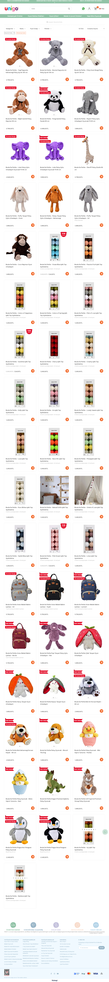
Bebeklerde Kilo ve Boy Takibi (31, 963)
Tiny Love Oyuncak (46, 946)
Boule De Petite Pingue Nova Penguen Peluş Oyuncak (53, 848)
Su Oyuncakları (8, 964)
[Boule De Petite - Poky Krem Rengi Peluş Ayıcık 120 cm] (89, 53)
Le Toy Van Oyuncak (46, 953)
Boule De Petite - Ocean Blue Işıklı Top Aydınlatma (53, 265)
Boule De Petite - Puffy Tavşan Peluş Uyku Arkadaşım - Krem (18, 217)
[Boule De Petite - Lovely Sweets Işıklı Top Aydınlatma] (89, 393)
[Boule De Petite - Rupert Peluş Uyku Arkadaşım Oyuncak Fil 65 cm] (89, 101)
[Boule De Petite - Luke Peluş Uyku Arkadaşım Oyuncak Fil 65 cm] (54, 150)
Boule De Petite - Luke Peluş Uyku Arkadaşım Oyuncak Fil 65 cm (52, 168)
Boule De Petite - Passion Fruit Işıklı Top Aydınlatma (88, 265)
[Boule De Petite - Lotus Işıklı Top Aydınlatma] (89, 538)
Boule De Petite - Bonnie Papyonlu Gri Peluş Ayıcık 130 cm (53, 71)
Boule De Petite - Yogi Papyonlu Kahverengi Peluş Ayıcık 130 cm (17, 71)
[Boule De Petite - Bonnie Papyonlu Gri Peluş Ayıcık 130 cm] (54, 53)
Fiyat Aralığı (34, 29)
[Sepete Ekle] (32, 79)
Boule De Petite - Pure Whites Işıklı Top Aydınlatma (19, 508)
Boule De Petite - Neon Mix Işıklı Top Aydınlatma (52, 460)
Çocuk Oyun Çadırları (10, 957)
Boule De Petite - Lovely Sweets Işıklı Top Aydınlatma (89, 411)
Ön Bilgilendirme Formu (66, 957)
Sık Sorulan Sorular (65, 944)
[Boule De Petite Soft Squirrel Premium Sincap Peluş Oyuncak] (89, 781)
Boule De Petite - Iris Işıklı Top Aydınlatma (50, 411)
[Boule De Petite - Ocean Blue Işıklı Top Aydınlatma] (54, 247)
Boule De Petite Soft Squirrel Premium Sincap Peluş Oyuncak (88, 800)
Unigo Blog (26, 941)
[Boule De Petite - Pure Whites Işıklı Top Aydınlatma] (20, 490)
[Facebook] (51, 973)
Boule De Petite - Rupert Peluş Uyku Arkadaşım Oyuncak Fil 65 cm (87, 120)
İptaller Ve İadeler (64, 946)
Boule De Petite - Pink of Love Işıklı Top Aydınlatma (88, 314)
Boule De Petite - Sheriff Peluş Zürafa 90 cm (89, 168)
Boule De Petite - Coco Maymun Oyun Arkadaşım (19, 265)
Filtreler (47, 29)
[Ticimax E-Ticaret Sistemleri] (55, 981)
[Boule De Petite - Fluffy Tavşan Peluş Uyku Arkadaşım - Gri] (89, 198)
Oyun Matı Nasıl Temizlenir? (30, 966)
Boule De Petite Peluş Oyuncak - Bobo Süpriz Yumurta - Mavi (19, 800)
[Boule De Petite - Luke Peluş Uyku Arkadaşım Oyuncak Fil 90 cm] (20, 150)
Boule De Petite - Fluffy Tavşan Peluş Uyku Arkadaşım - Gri (87, 217)
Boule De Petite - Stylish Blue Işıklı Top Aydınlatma (19, 557)
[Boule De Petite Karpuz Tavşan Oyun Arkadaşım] (54, 684)
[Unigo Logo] (11, 8)
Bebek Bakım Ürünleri (10, 949)
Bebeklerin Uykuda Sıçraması (31, 956)
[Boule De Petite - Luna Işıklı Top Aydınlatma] (20, 441)
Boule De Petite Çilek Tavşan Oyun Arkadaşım (86, 654)
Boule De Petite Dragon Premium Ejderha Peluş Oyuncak (54, 800)
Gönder (102, 948)
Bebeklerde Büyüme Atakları (31, 958)
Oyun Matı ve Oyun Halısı (11, 941)
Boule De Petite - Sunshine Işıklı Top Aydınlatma (18, 362)
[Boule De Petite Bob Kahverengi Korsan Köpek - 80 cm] (20, 733)
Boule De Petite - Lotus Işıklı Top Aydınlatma (86, 557)
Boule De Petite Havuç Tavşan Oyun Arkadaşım (18, 703)
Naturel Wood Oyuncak (47, 948)
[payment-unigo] (88, 973)
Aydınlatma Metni (64, 962)
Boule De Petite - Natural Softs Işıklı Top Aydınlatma (54, 508)
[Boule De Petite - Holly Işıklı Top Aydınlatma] (20, 393)
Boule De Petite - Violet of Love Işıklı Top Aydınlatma (89, 508)
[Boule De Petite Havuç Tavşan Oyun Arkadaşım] (20, 684)
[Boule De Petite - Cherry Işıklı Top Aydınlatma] (54, 344)
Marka (22, 29)
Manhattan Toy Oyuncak (48, 951)
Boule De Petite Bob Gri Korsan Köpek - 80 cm (88, 703)
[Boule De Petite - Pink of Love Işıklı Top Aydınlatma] (89, 296)
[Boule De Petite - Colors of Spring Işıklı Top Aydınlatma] (54, 296)
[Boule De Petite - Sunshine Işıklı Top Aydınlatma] (20, 344)
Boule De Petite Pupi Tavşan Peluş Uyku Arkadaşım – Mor (54, 654)
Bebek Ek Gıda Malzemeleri (11, 946)
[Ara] (69, 8)
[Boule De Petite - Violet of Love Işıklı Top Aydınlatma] (89, 490)
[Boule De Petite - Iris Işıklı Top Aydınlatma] (54, 393)
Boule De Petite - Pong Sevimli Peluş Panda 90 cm (52, 120)
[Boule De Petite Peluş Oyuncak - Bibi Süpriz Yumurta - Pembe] (89, 733)
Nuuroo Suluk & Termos (47, 958)
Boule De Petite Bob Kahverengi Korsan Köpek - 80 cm (19, 751)
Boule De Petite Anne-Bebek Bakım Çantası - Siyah (52, 605)
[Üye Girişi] (89, 8)
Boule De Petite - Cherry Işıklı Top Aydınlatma (51, 362)
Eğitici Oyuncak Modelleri (11, 951)
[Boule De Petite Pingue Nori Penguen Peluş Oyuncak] (20, 830)
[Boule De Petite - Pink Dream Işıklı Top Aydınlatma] (54, 538)
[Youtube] (57, 973)
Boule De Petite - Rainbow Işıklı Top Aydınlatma (18, 897)
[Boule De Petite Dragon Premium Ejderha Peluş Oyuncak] (54, 781)
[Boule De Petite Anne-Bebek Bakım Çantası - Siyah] (54, 587)
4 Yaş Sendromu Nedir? (29, 946)
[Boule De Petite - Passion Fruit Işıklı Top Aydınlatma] (89, 247)
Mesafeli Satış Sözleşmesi (67, 951)
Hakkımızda (63, 949)
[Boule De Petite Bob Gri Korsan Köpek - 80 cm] (89, 684)
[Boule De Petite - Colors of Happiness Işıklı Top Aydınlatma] (20, 296)
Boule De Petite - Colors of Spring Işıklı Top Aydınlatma (53, 314)
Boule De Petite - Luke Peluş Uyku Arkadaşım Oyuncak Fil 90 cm (17, 168)
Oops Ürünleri (45, 956)
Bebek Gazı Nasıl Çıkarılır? (30, 949)
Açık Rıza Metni (64, 964)
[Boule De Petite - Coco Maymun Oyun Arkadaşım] (20, 247)
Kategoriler (9, 29)
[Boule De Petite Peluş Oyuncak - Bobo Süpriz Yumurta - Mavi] (20, 781)
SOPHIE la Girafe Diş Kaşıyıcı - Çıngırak (49, 942)
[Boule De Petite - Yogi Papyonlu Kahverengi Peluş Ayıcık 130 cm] (20, 53)
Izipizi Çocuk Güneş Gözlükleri (49, 961)
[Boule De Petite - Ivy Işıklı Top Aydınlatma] (89, 830)
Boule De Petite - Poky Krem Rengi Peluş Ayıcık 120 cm (89, 71)
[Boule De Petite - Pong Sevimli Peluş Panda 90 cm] (54, 101)
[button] (89, 163)
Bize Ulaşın (63, 941)
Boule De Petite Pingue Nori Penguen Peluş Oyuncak (18, 848)
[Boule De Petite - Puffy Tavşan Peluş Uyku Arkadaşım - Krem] (20, 198)
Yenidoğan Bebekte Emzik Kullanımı (30, 952)
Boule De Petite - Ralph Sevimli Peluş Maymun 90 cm (18, 120)
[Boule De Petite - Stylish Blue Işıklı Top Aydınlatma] (20, 538)
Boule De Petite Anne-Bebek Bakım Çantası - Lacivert (87, 605)
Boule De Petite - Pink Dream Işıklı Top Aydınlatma (53, 557)
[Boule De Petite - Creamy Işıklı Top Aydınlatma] (89, 344)
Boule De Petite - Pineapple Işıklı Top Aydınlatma (87, 460)
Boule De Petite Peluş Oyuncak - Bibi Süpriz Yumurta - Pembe (87, 751)
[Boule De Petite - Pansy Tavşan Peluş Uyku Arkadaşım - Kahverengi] (54, 198)
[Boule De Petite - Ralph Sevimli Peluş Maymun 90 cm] (20, 101)
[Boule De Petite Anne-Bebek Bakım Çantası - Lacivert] (89, 587)
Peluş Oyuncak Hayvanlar (11, 954)
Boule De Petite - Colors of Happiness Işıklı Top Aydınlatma (19, 314)
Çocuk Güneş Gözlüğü (10, 962)
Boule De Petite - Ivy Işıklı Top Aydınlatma (85, 848)
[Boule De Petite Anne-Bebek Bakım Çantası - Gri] (20, 587)
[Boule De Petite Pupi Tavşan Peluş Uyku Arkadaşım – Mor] (54, 636)
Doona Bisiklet (45, 963)
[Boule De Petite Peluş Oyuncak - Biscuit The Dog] (54, 733)
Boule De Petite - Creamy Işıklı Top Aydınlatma (87, 362)
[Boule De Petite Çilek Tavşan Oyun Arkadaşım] (89, 636)
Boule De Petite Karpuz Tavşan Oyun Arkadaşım (52, 703)
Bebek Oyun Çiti (8, 944)
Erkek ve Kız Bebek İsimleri (30, 961)
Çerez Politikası (64, 959)
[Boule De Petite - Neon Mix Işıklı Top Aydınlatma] (54, 441)
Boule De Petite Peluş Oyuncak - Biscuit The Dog (54, 751)
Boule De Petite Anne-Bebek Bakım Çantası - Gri (18, 605)
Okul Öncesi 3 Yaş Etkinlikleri (30, 944)
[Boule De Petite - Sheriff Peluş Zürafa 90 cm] (89, 150)
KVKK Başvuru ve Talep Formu (68, 954)
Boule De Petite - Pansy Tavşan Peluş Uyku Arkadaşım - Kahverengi (53, 217)
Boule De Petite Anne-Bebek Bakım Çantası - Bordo (18, 654)
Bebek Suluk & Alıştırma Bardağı (13, 959)
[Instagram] (54, 973)
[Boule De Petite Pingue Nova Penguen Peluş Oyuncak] (54, 830)
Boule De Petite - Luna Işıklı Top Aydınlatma (17, 460)
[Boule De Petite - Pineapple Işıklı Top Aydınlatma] (89, 441)
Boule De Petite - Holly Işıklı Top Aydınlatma (17, 411)
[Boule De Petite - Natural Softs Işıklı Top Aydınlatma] (54, 490)
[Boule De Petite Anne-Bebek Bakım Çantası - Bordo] (20, 636)
